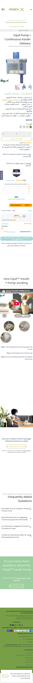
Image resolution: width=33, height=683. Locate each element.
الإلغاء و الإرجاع (29, 652)
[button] (26, 143)
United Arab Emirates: (11, 644)
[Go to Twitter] (17, 625)
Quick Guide (20, 578)
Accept (5, 676)
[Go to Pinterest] (10, 625)
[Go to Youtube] (13, 625)
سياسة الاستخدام (29, 662)
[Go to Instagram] (20, 625)
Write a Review (14, 205)
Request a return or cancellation (24, 655)
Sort (13, 210)
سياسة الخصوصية (29, 657)
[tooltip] (25, 232)
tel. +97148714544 (28, 639)
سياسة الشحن (29, 660)
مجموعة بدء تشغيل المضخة (11, 100)
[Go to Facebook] (22, 625)
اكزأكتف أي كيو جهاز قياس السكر (16, 26)
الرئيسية (30, 30)
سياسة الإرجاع (29, 665)
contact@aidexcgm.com (25, 636)
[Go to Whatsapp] (15, 625)
